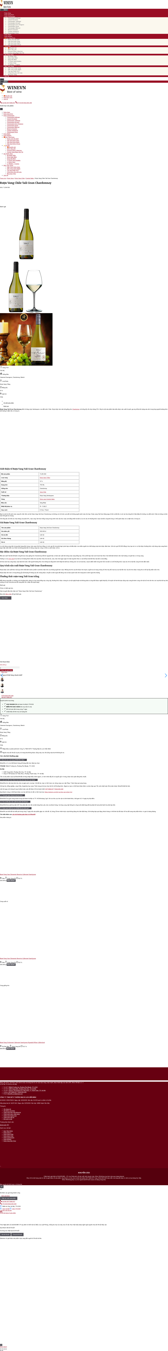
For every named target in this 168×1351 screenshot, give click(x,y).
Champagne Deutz (12, 125)
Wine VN (2, 1082)
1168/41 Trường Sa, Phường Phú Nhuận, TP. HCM (23, 1087)
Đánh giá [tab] (6, 406)
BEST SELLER (11, 149)
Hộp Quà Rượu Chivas (14, 44)
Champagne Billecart (13, 127)
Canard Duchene (12, 119)
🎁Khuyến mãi (8, 96)
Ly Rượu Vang (11, 162)
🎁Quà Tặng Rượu (9, 137)
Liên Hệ (6, 76)
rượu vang (11, 559)
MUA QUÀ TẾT (4, 1125)
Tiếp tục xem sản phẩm (9, 1198)
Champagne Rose (13, 33)
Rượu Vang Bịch (9, 15)
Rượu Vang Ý (7, 1132)
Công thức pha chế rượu (14, 172)
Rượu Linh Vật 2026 (13, 139)
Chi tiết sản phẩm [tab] (9, 403)
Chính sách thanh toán (10, 1116)
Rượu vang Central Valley (47, 499)
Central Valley (30, 178)
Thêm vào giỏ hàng (6, 670)
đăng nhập (8, 594)
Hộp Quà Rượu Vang (13, 140)
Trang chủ (3, 178)
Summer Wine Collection (14, 150)
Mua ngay (4, 672)
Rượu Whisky (8, 36)
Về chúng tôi (7, 1109)
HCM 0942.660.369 (7, 695)
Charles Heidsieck (12, 130)
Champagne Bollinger (13, 117)
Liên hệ (6, 99)
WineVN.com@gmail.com (15, 1094)
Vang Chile (43, 492)
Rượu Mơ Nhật (11, 159)
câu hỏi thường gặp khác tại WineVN (23, 814)
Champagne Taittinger (13, 120)
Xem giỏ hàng (5, 1196)
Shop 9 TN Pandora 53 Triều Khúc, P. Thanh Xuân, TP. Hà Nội (27, 1090)
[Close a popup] (2, 1186)
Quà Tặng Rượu (8, 1131)
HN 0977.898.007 (6, 697)
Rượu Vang (7, 13)
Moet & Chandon (12, 129)
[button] (2, 79)
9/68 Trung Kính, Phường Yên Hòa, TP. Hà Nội (22, 1089)
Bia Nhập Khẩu (11, 155)
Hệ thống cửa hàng (9, 1111)
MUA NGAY (3, 1347)
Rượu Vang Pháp (8, 1134)
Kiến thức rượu (8, 97)
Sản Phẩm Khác (8, 154)
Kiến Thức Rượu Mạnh (13, 169)
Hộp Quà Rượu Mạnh (13, 142)
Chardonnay (76, 409)
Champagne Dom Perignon (15, 124)
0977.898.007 (49, 789)
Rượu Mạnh (7, 35)
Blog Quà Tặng (12, 74)
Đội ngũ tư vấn (8, 1119)
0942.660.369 (59, 789)
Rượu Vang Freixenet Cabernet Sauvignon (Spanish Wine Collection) (22, 1042)
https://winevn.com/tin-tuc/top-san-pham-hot (58, 792)
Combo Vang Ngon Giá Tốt (16, 53)
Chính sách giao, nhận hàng (12, 1114)
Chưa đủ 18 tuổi (17, 1234)
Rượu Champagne (9, 115)
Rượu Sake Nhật (12, 157)
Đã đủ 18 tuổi (5, 1234)
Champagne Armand (13, 122)
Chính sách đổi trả (9, 1117)
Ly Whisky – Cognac (14, 64)
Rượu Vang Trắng (45, 477)
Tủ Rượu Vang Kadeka (13, 160)
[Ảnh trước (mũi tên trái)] (0, 1350)
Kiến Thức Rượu (8, 165)
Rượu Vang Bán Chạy (10, 1141)
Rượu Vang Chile (20, 178)
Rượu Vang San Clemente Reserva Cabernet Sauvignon (18, 874)
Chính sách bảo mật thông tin (12, 1112)
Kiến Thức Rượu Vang (13, 167)
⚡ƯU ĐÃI (7, 145)
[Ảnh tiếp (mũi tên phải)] (2, 1350)
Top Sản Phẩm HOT (13, 170)
